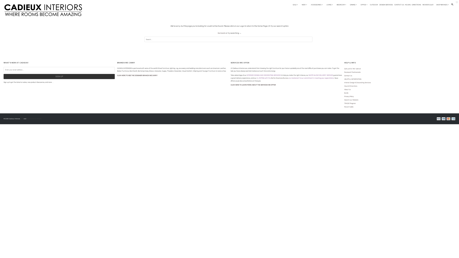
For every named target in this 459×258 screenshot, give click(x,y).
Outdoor (374, 5)
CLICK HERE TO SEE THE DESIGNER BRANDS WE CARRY (137, 75)
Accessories (317, 5)
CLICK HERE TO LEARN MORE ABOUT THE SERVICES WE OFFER (253, 85)
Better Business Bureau (280, 78)
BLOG (346, 93)
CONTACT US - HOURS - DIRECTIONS (407, 5)
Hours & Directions (350, 86)
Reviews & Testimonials (352, 72)
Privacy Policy (349, 96)
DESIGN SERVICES (386, 5)
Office (364, 5)
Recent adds (348, 107)
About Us (347, 89)
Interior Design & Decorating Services (357, 82)
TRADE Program (350, 103)
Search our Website (351, 100)
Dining (353, 5)
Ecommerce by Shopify (34, 119)
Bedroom (341, 5)
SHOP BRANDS (442, 5)
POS (22, 119)
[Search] (452, 5)
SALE (295, 5)
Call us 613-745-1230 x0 (352, 69)
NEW (304, 5)
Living (330, 5)
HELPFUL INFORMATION (352, 79)
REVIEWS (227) (428, 5)
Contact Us (348, 76)
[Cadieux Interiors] (59, 10)
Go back (221, 33)
